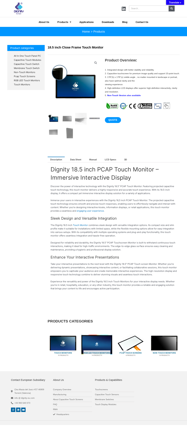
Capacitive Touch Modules (27, 60)
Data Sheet (75, 159)
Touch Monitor (80, 225)
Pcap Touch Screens (24, 76)
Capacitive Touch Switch (26, 64)
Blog (124, 22)
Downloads (108, 22)
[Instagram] (13, 410)
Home (86, 31)
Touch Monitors (22, 84)
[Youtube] (23, 410)
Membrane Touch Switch (27, 68)
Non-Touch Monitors (24, 72)
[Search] (172, 8)
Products (62, 22)
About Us (44, 22)
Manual (93, 159)
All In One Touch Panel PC (27, 55)
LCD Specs (110, 159)
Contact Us (142, 22)
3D (125, 159)
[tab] (56, 159)
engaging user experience (90, 210)
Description (56, 159)
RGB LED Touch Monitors (27, 80)
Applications (86, 22)
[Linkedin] (18, 410)
